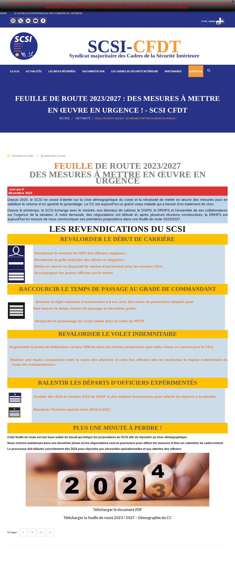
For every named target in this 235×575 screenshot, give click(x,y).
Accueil (64, 118)
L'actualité (82, 118)
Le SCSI (14, 71)
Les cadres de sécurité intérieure (134, 71)
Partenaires (173, 71)
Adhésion (195, 71)
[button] (209, 71)
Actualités (34, 71)
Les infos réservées (62, 71)
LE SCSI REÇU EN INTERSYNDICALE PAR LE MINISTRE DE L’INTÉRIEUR (62, 13)
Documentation (93, 71)
